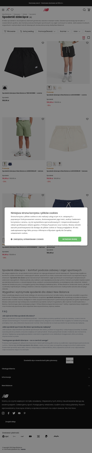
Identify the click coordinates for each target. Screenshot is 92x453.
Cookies (65, 225)
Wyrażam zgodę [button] (69, 239)
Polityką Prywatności (49, 225)
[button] (27, 239)
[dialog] (46, 226)
